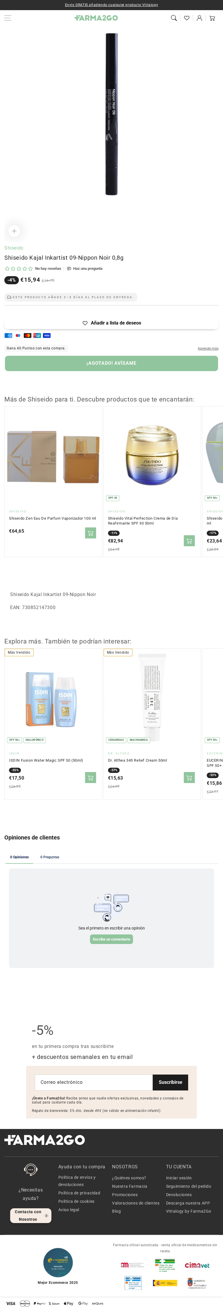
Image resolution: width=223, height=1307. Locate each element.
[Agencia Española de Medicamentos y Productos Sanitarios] (133, 1265)
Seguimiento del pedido (188, 1186)
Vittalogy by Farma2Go (189, 1211)
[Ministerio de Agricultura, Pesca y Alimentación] (165, 1283)
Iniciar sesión (179, 1178)
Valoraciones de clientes (135, 1203)
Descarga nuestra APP (188, 1203)
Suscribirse (170, 1082)
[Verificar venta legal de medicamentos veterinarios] (133, 1283)
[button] (174, 18)
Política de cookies (76, 1201)
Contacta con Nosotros (28, 1215)
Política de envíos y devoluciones (77, 1181)
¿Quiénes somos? (129, 1178)
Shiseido (14, 248)
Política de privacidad (79, 1193)
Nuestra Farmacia (130, 1186)
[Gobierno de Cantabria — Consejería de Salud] (197, 1283)
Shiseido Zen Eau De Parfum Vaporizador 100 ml (52, 518)
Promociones (125, 1194)
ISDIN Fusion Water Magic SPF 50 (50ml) (46, 760)
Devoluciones (179, 1194)
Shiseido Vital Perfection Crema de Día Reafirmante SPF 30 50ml (143, 521)
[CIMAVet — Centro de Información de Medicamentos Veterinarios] (197, 1265)
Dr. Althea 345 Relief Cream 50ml (137, 760)
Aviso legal (69, 1209)
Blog (116, 1211)
